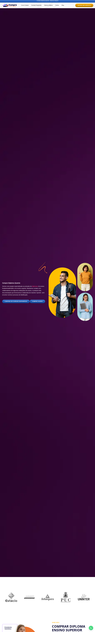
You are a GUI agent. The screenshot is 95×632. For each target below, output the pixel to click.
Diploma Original (48, 5)
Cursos (57, 5)
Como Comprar (25, 5)
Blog (63, 5)
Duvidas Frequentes (36, 5)
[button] (91, 628)
